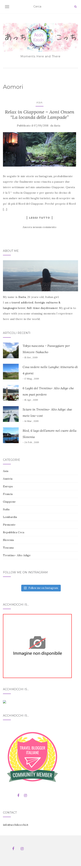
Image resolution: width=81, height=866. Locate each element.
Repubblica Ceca (13, 532)
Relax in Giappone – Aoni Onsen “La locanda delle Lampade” (39, 114)
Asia (39, 102)
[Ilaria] (37, 646)
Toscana (8, 547)
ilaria (57, 125)
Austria (7, 478)
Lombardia (10, 517)
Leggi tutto (39, 217)
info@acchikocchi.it (15, 825)
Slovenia (8, 540)
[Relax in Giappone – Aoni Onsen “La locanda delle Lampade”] (39, 149)
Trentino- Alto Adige (17, 555)
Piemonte (9, 524)
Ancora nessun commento (39, 227)
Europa (8, 486)
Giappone (9, 501)
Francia (8, 494)
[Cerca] (75, 7)
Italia (6, 509)
